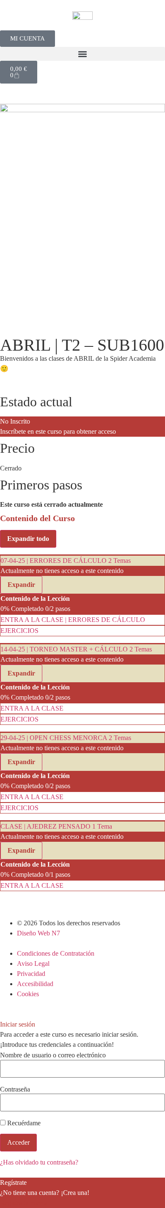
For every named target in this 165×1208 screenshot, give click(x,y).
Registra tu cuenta (24, 1202)
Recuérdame (23, 1123)
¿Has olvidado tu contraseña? (39, 1162)
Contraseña (15, 1089)
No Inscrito (15, 421)
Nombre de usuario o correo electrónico (53, 1055)
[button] (82, 54)
